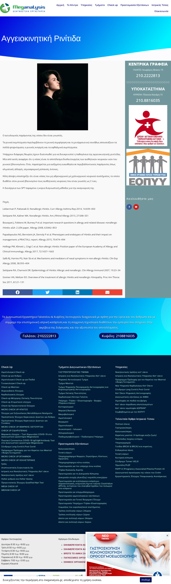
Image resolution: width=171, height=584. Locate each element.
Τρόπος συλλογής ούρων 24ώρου (74, 511)
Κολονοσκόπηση (66, 449)
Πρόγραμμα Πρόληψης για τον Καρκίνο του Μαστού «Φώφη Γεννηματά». (26, 451)
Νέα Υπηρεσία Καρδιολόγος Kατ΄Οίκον (134, 385)
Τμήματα (100, 5)
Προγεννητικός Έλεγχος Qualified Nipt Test (22, 482)
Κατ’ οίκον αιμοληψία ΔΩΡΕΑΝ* (130, 408)
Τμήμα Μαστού (65, 383)
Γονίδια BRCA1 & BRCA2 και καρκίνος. (134, 446)
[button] (18, 292)
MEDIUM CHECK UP (10, 490)
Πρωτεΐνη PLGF (122, 465)
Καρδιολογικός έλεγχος (12, 394)
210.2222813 (148, 75)
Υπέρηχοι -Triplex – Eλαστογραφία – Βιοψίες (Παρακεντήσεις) (79, 401)
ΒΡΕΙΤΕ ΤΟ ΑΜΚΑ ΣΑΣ (75, 553)
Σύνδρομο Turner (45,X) (127, 461)
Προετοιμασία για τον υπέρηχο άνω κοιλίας (79, 466)
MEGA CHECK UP (9, 486)
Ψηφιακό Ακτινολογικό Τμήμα (73, 379)
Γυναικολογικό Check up (13, 383)
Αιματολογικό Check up (12, 372)
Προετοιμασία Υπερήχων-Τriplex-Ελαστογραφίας (82, 503)
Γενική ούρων (65, 452)
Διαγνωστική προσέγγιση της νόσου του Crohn (138, 472)
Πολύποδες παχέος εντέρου (129, 439)
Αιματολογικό (65, 418)
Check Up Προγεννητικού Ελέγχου (18, 405)
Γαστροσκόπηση (123, 427)
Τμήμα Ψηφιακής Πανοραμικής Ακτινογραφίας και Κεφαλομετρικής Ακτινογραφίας (83, 388)
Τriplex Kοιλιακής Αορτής (70, 470)
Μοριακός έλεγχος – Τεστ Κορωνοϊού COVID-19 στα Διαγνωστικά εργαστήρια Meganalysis (26, 435)
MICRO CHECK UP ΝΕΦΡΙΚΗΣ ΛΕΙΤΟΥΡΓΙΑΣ (22, 427)
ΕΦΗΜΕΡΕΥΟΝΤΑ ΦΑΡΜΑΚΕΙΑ (80, 549)
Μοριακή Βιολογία (67, 410)
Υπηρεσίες (86, 5)
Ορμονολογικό (65, 425)
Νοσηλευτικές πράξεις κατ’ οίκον (17, 475)
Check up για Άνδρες (11, 376)
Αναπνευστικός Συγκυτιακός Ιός (17, 467)
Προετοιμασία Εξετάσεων (135, 5)
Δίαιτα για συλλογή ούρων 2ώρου (74, 522)
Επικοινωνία (161, 11)
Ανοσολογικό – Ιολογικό (70, 429)
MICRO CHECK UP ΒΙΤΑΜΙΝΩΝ (16, 456)
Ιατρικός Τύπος (160, 5)
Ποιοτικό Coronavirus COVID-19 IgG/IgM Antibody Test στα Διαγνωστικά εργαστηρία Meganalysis (28, 441)
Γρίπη (4, 464)
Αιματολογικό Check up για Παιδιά (18, 379)
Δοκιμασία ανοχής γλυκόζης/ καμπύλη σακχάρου (82, 477)
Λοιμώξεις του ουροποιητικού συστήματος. (79, 507)
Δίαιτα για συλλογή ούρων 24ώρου (75, 518)
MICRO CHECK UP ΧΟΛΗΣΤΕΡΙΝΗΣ (18, 460)
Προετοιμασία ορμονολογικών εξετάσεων (79, 496)
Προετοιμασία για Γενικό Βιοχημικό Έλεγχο (79, 499)
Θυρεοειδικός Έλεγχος (12, 391)
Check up (112, 5)
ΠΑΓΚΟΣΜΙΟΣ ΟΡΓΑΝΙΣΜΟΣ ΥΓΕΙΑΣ (83, 557)
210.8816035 (148, 100)
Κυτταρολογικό (65, 407)
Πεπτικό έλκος (122, 424)
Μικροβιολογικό (66, 414)
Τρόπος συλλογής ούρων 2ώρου (74, 514)
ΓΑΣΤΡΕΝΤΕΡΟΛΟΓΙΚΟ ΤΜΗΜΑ (73, 372)
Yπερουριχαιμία (123, 442)
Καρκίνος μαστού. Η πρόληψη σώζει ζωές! (136, 435)
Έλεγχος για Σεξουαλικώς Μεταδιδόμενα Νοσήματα (26, 413)
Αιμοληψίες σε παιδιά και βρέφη (131, 400)
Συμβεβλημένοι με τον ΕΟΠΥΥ (130, 412)
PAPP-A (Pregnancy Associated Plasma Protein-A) (140, 469)
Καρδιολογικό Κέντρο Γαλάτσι (73, 397)
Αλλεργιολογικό (66, 433)
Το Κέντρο (72, 5)
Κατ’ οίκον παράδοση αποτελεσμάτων (134, 404)
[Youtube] (136, 207)
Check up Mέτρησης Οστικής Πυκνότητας (21, 398)
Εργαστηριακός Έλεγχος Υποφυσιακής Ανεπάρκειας (141, 476)
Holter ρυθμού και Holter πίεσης (17, 479)
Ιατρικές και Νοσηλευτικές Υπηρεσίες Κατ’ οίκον (25, 471)
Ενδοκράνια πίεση (124, 450)
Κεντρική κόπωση (124, 457)
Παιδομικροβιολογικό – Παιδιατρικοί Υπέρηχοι (80, 436)
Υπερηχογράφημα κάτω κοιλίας (74, 462)
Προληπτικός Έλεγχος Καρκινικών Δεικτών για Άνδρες (28, 417)
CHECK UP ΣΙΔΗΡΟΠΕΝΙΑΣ (14, 430)
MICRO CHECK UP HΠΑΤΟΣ (14, 409)
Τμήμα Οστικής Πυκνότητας (72, 393)
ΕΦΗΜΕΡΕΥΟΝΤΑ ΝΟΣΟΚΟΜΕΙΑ (81, 545)
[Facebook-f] (129, 207)
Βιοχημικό (63, 421)
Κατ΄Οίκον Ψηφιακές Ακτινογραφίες (133, 393)
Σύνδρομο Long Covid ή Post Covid (18, 446)
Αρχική (60, 5)
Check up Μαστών (10, 387)
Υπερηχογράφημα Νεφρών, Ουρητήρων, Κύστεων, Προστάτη (83, 457)
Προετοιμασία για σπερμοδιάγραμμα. (76, 492)
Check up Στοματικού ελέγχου (16, 402)
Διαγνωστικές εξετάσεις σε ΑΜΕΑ (132, 397)
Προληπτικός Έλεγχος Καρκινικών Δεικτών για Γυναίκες (24, 421)
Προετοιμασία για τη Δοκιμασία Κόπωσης (78, 473)
